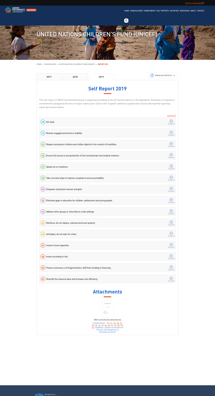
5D (122, 325)
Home (126, 10)
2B (117, 323)
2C (121, 323)
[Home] (15, 11)
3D (96, 325)
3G (102, 325)
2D (93, 325)
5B (118, 325)
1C (111, 323)
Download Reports (163, 75)
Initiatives (174, 10)
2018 (75, 76)
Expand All (171, 115)
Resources (184, 10)
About (193, 10)
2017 (49, 76)
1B (108, 323)
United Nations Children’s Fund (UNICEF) (77, 64)
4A (106, 325)
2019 (101, 76)
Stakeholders (136, 10)
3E (99, 325)
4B (109, 325)
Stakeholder (50, 64)
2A (114, 323)
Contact (200, 10)
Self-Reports (163, 10)
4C (112, 325)
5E (93, 327)
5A (115, 325)
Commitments (150, 10)
